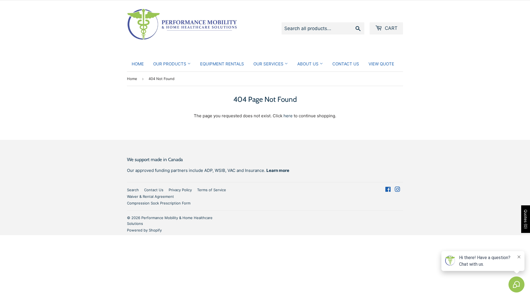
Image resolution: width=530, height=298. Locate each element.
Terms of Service (211, 190)
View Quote (381, 63)
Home (138, 63)
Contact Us (345, 63)
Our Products (170, 63)
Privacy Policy (180, 190)
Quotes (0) (525, 219)
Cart (390, 28)
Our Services (269, 63)
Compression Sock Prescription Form (158, 203)
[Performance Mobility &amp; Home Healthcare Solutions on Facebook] (388, 190)
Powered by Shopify (144, 230)
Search (133, 190)
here (288, 115)
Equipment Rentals (222, 63)
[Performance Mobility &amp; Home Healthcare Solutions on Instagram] (397, 190)
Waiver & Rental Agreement (150, 196)
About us (308, 63)
